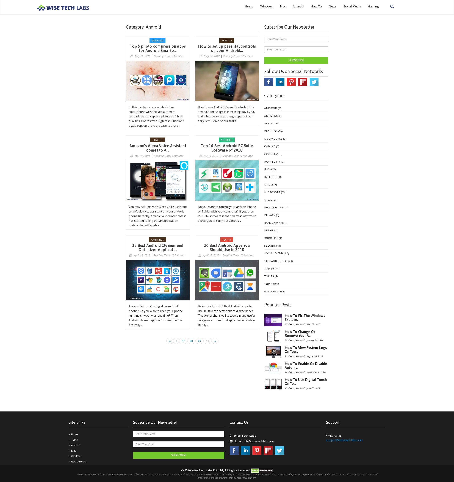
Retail (269, 230)
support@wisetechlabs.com (344, 440)
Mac (283, 6)
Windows (266, 6)
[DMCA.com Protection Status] (262, 470)
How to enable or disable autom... (306, 366)
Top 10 (269, 268)
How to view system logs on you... (306, 350)
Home (249, 6)
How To (316, 6)
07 (183, 341)
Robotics (271, 238)
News (333, 6)
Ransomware (274, 222)
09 (199, 341)
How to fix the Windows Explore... (305, 318)
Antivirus (271, 115)
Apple (268, 123)
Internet (271, 177)
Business (271, 131)
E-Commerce (273, 138)
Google (270, 154)
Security (270, 245)
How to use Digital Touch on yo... (306, 382)
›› (215, 341)
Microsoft (272, 192)
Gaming (373, 6)
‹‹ (169, 341)
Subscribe (296, 60)
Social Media (352, 6)
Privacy (269, 215)
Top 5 (268, 284)
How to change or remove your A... (300, 334)
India (268, 169)
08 (191, 341)
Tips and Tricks (276, 261)
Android (298, 6)
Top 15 (269, 276)
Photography (274, 207)
